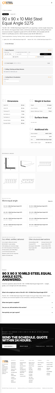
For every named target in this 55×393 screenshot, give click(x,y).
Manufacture (23, 365)
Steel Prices (31, 365)
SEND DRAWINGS (8, 346)
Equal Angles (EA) (33, 247)
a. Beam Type (6, 52)
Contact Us (40, 366)
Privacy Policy (50, 362)
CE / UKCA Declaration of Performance (10, 247)
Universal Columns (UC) (46, 242)
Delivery (21, 374)
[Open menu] (51, 2)
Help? (50, 50)
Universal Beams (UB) (33, 242)
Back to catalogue (7, 10)
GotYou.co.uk (24, 388)
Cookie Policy (50, 364)
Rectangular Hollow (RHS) (34, 245)
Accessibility (49, 371)
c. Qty (29, 52)
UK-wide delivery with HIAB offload (9, 249)
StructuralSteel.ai (37, 388)
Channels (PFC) (32, 244)
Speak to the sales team (7, 255)
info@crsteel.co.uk (40, 346)
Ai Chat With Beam (9, 43)
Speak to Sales (24, 346)
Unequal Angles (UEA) (46, 247)
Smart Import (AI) (40, 56)
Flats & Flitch (31, 249)
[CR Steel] (7, 2)
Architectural (14, 372)
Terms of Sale (50, 366)
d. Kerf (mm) (6, 79)
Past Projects (41, 362)
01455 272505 (49, 346)
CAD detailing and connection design (10, 245)
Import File (16, 56)
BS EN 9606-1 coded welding (8, 244)
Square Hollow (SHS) (46, 244)
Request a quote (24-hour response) (10, 253)
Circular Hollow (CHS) (46, 245)
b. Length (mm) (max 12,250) (21, 52)
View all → (50, 201)
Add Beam (46, 54)
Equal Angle (5, 14)
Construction (22, 376)
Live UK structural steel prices (8, 251)
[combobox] (9, 54)
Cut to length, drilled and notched (9, 242)
